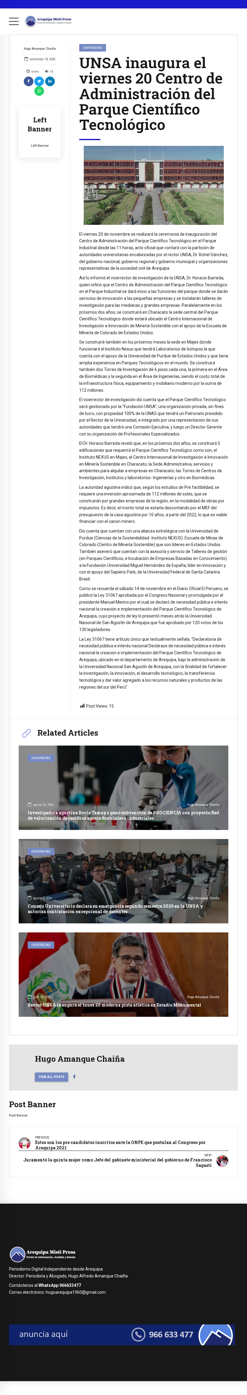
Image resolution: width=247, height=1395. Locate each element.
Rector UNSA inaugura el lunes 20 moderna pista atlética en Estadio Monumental (114, 1005)
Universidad (92, 48)
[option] (154, 185)
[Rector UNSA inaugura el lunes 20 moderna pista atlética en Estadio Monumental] (123, 974)
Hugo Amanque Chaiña (40, 49)
